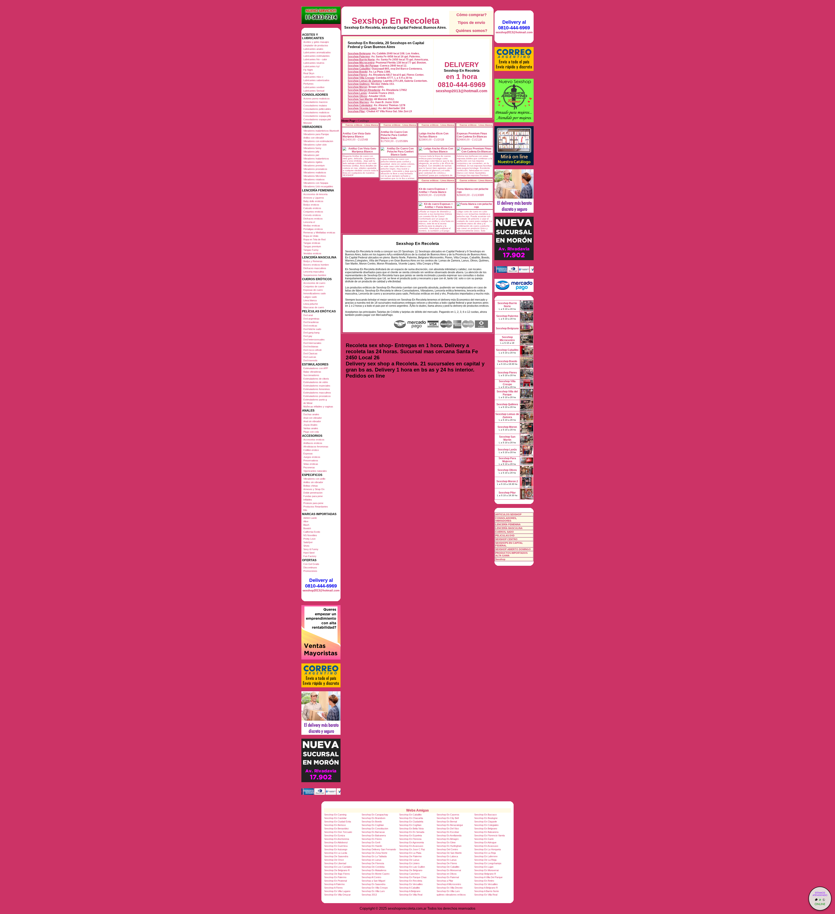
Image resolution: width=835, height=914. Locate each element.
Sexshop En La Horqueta (487, 849)
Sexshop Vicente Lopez (362, 108)
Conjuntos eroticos (313, 211)
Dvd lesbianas (310, 346)
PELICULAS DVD (504, 535)
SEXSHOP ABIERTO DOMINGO (513, 549)
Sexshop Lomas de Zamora (365, 80)
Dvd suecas (309, 357)
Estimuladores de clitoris (316, 378)
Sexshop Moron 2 (507, 481)
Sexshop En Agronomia (411, 842)
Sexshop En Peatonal (335, 880)
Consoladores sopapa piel (317, 119)
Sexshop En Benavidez (336, 828)
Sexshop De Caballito (448, 866)
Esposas (308, 453)
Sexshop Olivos (357, 96)
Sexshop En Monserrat (449, 870)
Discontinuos (310, 567)
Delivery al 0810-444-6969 (321, 583)
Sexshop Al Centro (371, 877)
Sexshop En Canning (335, 814)
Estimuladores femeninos (316, 389)
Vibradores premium (314, 165)
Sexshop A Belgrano (409, 891)
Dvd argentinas (311, 318)
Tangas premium (312, 246)
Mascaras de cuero (313, 307)
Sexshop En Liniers (409, 863)
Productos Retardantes (315, 506)
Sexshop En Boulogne (486, 818)
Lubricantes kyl (311, 66)
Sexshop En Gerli (371, 842)
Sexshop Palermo (359, 56)
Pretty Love (309, 538)
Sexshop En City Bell (448, 818)
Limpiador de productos (315, 45)
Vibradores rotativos (314, 179)
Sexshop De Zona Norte (374, 853)
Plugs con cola (311, 431)
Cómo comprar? (471, 15)
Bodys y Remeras (312, 261)
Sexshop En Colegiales (486, 825)
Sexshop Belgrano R (485, 873)
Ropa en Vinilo (310, 236)
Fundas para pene (313, 496)
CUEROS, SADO (504, 532)
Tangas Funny (311, 250)
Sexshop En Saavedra (373, 884)
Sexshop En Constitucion (375, 828)
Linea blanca (310, 300)
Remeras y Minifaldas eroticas (319, 232)
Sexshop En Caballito (410, 814)
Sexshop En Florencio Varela (489, 835)
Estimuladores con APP (315, 368)
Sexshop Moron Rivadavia (364, 90)
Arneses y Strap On (313, 489)
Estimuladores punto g (315, 399)
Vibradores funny (312, 148)
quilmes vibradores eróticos (451, 894)
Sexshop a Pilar (445, 880)
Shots (306, 545)
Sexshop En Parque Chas (413, 877)
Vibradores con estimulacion (318, 141)
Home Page (348, 120)
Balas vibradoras (312, 371)
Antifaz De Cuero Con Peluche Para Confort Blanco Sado (394, 135)
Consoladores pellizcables (317, 109)
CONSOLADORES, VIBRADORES (506, 519)
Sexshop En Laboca (447, 856)
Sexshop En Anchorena (336, 839)
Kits (305, 510)
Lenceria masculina (313, 271)
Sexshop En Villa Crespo (375, 887)
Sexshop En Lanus (447, 860)
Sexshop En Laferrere (486, 856)
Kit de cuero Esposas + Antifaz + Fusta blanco (433, 190)
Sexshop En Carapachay (375, 814)
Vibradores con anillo (314, 478)
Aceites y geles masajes (316, 42)
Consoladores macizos (315, 102)
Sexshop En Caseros (448, 814)
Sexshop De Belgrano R (337, 870)
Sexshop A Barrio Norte (486, 891)
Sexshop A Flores (333, 887)
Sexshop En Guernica (335, 846)
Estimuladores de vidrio (315, 382)
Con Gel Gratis (311, 564)
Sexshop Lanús (357, 93)
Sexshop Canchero (409, 873)
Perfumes (308, 83)
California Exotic (311, 532)
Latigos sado (310, 297)
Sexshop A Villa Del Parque (488, 877)
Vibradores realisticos (314, 172)
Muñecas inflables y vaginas (318, 406)
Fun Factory (309, 556)
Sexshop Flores (357, 74)
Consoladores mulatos (315, 105)
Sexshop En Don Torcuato (338, 832)
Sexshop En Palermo (335, 877)
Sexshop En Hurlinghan (449, 846)
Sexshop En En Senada (411, 832)
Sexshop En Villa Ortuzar (337, 894)
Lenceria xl (309, 222)
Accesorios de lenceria (315, 194)
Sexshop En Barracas (373, 832)
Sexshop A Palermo (334, 884)
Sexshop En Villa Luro (373, 891)
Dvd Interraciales (312, 343)
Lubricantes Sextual (313, 90)
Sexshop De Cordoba (373, 866)
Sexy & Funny (310, 549)
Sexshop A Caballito (409, 887)
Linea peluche (310, 304)
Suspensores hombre (314, 275)
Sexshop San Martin (360, 99)
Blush (306, 525)
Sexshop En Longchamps (487, 863)
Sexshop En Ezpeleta (410, 835)
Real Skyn (308, 73)
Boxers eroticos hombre (316, 264)
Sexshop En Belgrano (485, 828)
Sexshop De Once (334, 860)
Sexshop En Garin (484, 839)
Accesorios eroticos (313, 439)
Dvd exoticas (310, 325)
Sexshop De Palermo (410, 856)
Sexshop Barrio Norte (361, 59)
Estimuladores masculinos (317, 392)
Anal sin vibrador (312, 421)
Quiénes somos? (471, 30)
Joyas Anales (310, 425)
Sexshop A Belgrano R (486, 887)
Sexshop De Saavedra (336, 856)
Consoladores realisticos (316, 112)
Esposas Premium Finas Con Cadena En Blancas (472, 135)
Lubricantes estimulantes (316, 56)
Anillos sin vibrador (313, 482)
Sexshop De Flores (447, 863)
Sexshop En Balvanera (486, 832)
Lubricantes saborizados (316, 80)
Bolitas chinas (310, 485)
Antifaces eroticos (312, 443)
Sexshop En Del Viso (448, 828)
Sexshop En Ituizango (335, 849)
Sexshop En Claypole (485, 821)
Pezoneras (309, 467)
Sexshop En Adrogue (485, 842)
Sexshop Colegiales (360, 105)
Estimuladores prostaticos (317, 396)
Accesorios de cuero (314, 283)
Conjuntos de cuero (313, 286)
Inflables (307, 499)
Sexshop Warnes (358, 102)
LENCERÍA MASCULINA (509, 528)
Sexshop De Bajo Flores (337, 873)
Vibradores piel (311, 155)
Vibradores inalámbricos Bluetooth (321, 130)
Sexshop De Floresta (373, 863)
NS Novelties (310, 535)
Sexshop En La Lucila (335, 853)
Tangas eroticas (311, 243)
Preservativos (310, 460)
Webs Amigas (417, 810)
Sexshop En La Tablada (374, 856)
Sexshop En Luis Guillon (412, 866)
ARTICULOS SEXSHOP (508, 514)
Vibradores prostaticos (315, 169)
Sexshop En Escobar (448, 832)
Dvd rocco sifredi (312, 350)
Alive (305, 521)
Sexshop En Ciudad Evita (337, 821)
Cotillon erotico (311, 450)
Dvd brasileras (311, 322)
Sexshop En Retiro (484, 880)
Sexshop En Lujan (483, 866)
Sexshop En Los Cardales (338, 866)
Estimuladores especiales (316, 385)
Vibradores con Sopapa (315, 183)
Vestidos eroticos (312, 253)
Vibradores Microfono (314, 176)
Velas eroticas (310, 464)
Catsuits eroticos (312, 208)
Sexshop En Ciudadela (411, 821)
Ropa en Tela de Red (314, 239)
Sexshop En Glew (446, 842)
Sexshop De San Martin (449, 853)
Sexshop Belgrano (359, 53)
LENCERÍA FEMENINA (508, 524)
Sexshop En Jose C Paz (412, 849)
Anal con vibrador (312, 418)
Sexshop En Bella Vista (411, 828)
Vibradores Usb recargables (318, 186)
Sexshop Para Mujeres (507, 460)
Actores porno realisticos (316, 98)
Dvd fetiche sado (312, 329)
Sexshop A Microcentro (449, 884)
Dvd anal (308, 315)
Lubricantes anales (313, 49)
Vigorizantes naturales (315, 471)
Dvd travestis (310, 360)
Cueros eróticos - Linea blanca (362, 125)
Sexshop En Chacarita (411, 818)
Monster (307, 123)
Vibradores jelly (311, 151)
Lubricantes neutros (313, 63)
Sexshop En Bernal (447, 821)
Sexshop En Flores (372, 839)
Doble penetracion (312, 492)
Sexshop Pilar (356, 111)
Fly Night (308, 70)
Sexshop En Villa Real (410, 894)
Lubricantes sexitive (313, 87)
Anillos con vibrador (313, 137)
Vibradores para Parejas (316, 134)
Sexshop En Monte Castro (375, 873)
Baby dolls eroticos (313, 201)
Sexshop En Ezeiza (334, 835)
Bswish (307, 528)
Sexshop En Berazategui (450, 825)
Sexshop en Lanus (371, 860)
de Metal (307, 403)
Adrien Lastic (310, 518)
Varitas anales (310, 428)
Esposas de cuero (313, 290)
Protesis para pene (313, 503)
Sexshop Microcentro (361, 62)
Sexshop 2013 (369, 894)
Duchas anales (311, 414)
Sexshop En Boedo (372, 821)
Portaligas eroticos (313, 229)
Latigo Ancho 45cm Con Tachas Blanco (433, 135)
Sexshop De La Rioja (485, 860)
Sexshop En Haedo (372, 846)
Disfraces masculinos (314, 268)
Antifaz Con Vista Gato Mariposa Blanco (357, 135)
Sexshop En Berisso (335, 825)
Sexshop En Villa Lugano (337, 891)
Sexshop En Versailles (411, 884)
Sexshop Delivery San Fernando (379, 849)
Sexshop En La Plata (410, 853)
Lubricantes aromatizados (317, 52)
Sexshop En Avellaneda (449, 835)
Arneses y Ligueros (313, 197)
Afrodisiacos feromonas (315, 446)
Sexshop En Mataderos (374, 870)
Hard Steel (308, 552)
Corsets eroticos (312, 215)
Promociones (310, 571)
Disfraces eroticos (313, 218)
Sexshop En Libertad (335, 863)
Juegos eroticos (311, 457)
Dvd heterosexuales (314, 339)
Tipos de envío (471, 22)
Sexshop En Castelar (335, 818)
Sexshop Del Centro (447, 849)
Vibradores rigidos (312, 162)
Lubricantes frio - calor (315, 59)
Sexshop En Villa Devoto (450, 887)
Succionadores (311, 375)
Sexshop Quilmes (358, 83)
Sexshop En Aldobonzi (336, 842)
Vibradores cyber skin (315, 144)
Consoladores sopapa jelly (317, 116)
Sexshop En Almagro (448, 839)
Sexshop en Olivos (447, 873)
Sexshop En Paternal (448, 877)
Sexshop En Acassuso (411, 846)
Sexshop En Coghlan (373, 825)
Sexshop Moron (357, 87)
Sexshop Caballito (359, 68)
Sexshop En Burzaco (485, 814)
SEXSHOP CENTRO (506, 539)
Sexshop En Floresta (410, 839)
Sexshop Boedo (357, 71)
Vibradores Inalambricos (316, 158)
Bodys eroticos (311, 204)
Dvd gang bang (311, 332)
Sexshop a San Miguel (373, 880)
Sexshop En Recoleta (395, 20)
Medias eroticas (311, 225)
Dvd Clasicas (310, 353)
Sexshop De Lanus (409, 860)
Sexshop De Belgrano (410, 870)
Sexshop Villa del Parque (363, 65)
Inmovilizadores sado (314, 293)
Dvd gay (307, 336)
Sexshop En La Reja (485, 853)
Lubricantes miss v (313, 76)
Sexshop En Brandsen (373, 818)
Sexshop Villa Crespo (361, 77)
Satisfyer (308, 542)
